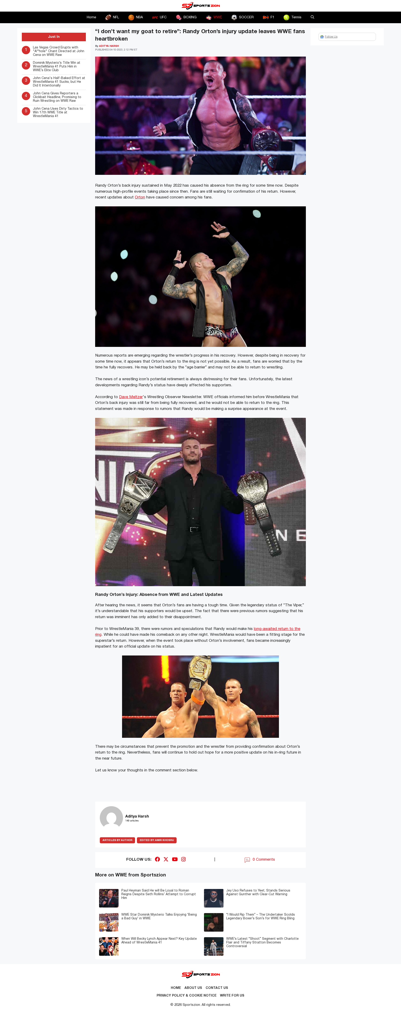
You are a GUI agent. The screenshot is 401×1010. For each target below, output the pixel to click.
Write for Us (232, 995)
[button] (312, 17)
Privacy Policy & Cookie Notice (187, 995)
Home (91, 17)
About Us (193, 988)
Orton (140, 197)
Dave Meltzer (131, 397)
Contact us (217, 988)
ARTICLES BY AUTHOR (117, 840)
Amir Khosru (157, 840)
